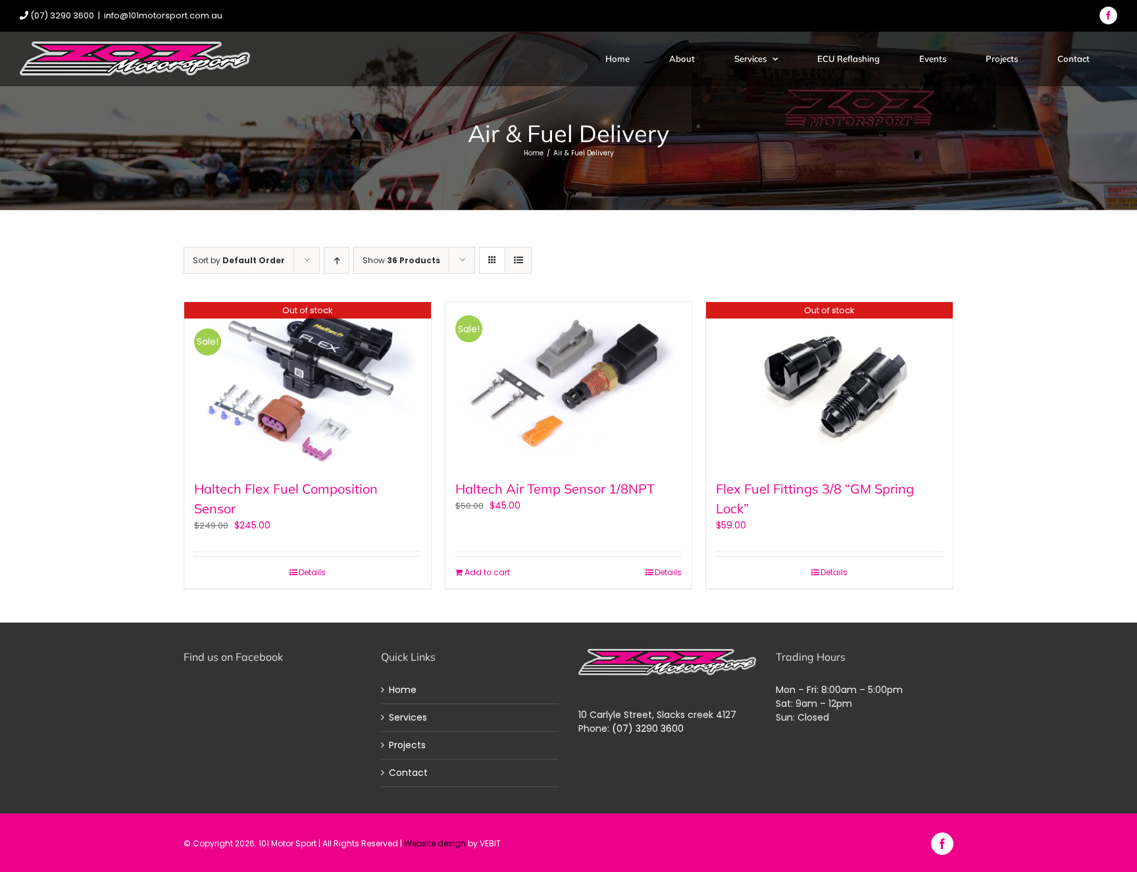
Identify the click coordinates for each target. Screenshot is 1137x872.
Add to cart (487, 572)
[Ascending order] (336, 260)
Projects (407, 745)
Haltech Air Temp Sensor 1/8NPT (555, 488)
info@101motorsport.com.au (163, 15)
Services (408, 717)
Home (403, 689)
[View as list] (518, 260)
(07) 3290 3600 (648, 728)
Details (312, 572)
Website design (435, 843)
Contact (408, 772)
